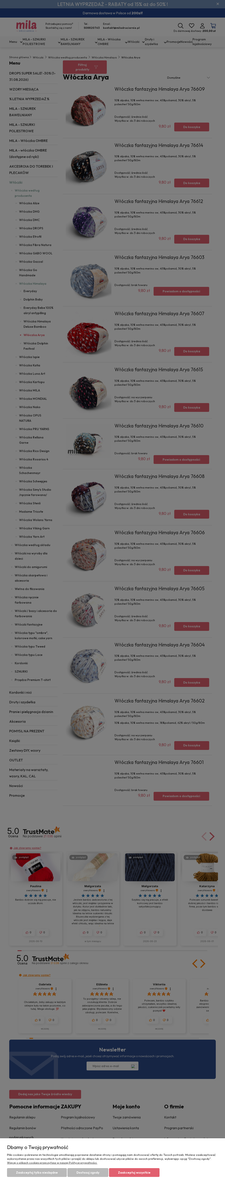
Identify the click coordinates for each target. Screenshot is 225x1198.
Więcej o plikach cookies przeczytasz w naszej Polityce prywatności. (52, 1162)
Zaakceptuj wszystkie (134, 1172)
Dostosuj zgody (87, 1172)
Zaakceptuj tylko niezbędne (37, 1172)
